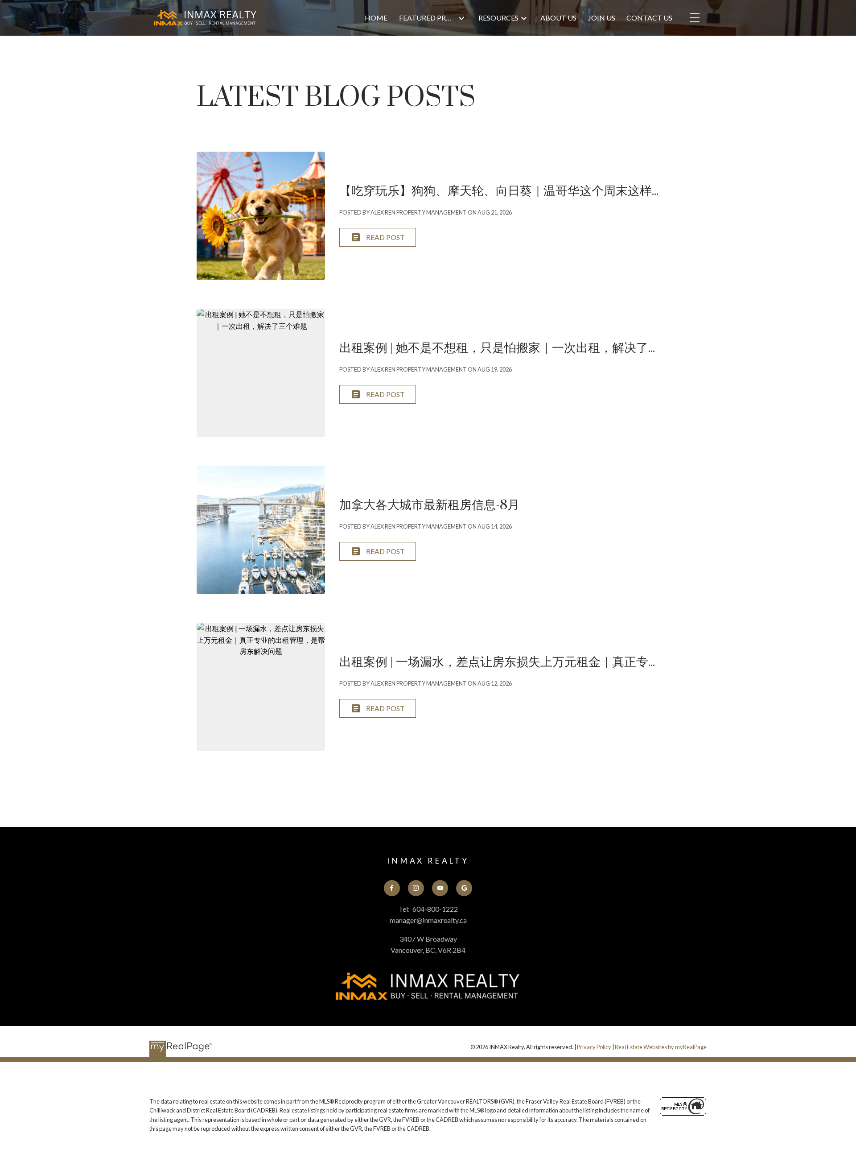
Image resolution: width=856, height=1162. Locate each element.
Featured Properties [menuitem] (427, 17)
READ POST (385, 237)
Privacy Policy (594, 1046)
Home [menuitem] (376, 17)
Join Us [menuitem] (601, 17)
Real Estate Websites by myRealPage (661, 1046)
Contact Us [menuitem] (649, 17)
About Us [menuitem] (558, 17)
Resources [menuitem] (498, 17)
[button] (392, 888)
